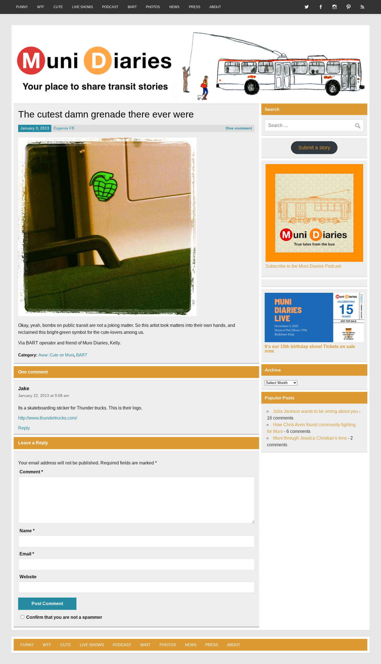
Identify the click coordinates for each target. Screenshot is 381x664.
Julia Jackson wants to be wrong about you (315, 411)
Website (28, 577)
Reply (24, 428)
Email (27, 554)
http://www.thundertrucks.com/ (47, 418)
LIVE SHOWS (82, 7)
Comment (31, 472)
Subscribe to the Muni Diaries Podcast (303, 266)
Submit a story (314, 147)
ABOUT (215, 7)
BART (132, 7)
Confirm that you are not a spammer (63, 617)
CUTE (58, 7)
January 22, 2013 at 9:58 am (43, 395)
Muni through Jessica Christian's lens (310, 438)
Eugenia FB (64, 128)
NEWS (174, 7)
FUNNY (22, 7)
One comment (239, 128)
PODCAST (110, 7)
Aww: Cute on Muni (56, 355)
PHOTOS (153, 7)
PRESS (194, 7)
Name (27, 531)
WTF (40, 7)
